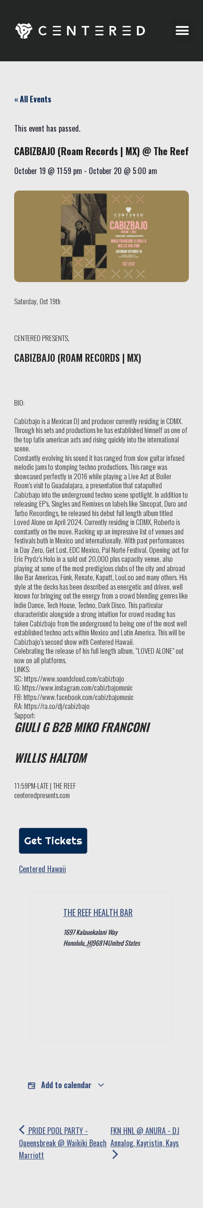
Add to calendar (66, 1085)
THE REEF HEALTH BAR (98, 912)
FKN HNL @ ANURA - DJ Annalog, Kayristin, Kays (144, 1137)
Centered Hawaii (42, 869)
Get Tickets (53, 840)
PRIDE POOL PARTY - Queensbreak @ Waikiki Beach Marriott (63, 1143)
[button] (182, 31)
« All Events (32, 99)
